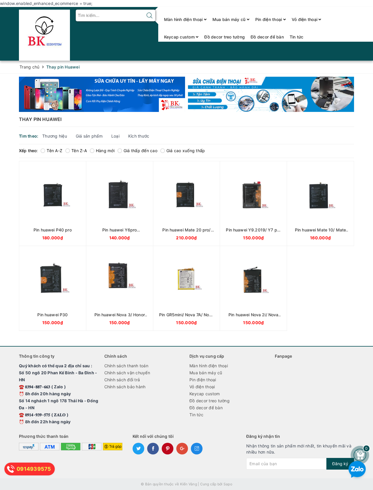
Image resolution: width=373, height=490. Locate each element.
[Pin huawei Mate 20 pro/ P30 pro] (186, 203)
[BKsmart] (44, 33)
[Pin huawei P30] (52, 288)
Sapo (228, 484)
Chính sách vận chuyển (127, 372)
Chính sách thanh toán (126, 365)
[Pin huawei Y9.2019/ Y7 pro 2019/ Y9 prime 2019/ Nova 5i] (253, 203)
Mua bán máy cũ (229, 19)
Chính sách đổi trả (122, 379)
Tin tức (297, 36)
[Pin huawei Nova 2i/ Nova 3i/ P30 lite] (253, 288)
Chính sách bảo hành (125, 386)
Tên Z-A (79, 150)
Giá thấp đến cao (140, 150)
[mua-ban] (102, 94)
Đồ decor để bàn (267, 36)
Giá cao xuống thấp (185, 150)
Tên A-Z (54, 150)
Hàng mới (105, 150)
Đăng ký (340, 463)
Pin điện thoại (269, 19)
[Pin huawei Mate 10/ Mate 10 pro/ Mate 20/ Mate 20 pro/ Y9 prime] (320, 203)
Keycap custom (180, 36)
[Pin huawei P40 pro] (52, 203)
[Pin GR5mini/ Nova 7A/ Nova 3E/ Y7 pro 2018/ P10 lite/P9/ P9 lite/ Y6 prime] (186, 288)
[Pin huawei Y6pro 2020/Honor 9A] (119, 203)
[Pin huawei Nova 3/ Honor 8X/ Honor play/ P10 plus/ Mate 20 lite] (119, 288)
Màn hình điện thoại (184, 19)
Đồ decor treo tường (224, 36)
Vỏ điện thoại (305, 19)
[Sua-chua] (271, 94)
